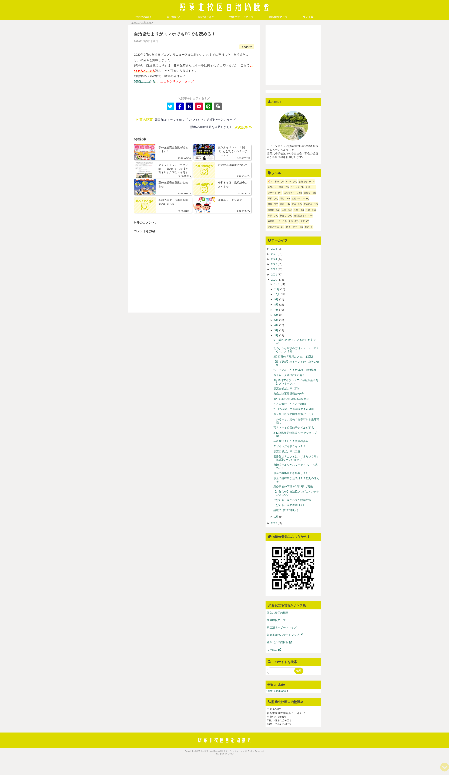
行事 (296, 210)
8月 (276, 304)
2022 (274, 269)
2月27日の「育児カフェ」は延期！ (294, 356)
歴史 (307, 227)
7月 (276, 309)
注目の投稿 (273, 227)
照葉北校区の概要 (278, 612)
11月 (277, 289)
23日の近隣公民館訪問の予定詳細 (293, 409)
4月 (276, 325)
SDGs (288, 181)
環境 (282, 198)
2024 (274, 259)
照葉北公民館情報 (278, 642)
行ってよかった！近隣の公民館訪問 (294, 369)
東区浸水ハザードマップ (282, 627)
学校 (270, 198)
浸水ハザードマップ (241, 16)
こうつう (295, 187)
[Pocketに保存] (199, 106)
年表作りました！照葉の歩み (290, 440)
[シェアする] (180, 106)
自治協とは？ (206, 16)
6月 (276, 314)
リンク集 (308, 16)
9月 (276, 299)
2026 (274, 248)
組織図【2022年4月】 (286, 510)
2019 (274, 523)
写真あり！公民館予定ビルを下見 (293, 427)
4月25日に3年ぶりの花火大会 (291, 398)
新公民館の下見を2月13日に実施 (293, 486)
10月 (277, 294)
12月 (277, 284)
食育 (302, 221)
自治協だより (175, 16)
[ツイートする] (170, 106)
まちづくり (289, 193)
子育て (283, 215)
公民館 (271, 210)
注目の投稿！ (144, 16)
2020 (274, 279)
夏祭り (307, 193)
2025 (274, 253)
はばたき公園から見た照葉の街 (292, 499)
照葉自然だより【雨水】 (288, 388)
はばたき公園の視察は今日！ (290, 505)
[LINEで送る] (208, 106)
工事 (284, 210)
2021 (274, 274)
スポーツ (272, 193)
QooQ (230, 754)
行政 (308, 210)
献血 (282, 204)
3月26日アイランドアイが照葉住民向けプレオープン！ (295, 382)
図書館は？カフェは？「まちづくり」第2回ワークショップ (195, 119)
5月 (276, 319)
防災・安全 (291, 227)
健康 (270, 204)
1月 (276, 516)
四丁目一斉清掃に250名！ (289, 375)
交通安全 (308, 204)
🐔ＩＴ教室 (273, 181)
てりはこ (273, 649)
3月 (276, 330)
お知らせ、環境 (275, 187)
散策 (270, 215)
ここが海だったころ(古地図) (290, 403)
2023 (274, 264)
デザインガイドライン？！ (289, 446)
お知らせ (247, 46)
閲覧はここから (144, 81)
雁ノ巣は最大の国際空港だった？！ (294, 414)
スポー (309, 187)
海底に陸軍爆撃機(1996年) (289, 393)
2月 (276, 335)
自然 (291, 221)
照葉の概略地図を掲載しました (211, 127)
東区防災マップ (278, 16)
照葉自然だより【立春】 (288, 451)
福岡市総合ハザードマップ (283, 634)
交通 (294, 204)
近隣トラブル (298, 198)
